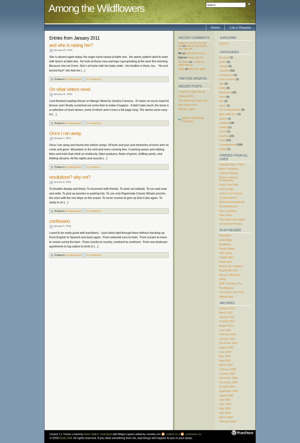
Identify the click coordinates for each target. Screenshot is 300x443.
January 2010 (227, 338)
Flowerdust (225, 261)
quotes (223, 118)
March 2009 (226, 364)
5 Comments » (94, 123)
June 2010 (225, 330)
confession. (60, 221)
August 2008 (226, 395)
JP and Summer (228, 197)
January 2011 (227, 317)
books (222, 61)
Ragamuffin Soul (228, 270)
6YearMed (225, 235)
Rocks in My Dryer (230, 274)
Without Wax (226, 296)
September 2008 (228, 391)
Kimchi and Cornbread (231, 202)
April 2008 (224, 412)
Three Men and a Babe (232, 219)
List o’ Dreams (240, 27)
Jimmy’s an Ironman (230, 193)
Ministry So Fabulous (231, 266)
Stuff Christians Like (230, 283)
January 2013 (227, 308)
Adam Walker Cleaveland (98, 434)
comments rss (192, 434)
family (222, 87)
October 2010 (227, 321)
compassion (226, 75)
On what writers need (69, 89)
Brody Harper (227, 248)
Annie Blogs (225, 239)
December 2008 (228, 377)
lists (221, 101)
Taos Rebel (225, 215)
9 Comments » (94, 79)
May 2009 (224, 356)
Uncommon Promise (230, 223)
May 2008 (224, 408)
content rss (172, 434)
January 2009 (227, 373)
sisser (222, 131)
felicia (181, 68)
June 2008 (225, 404)
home (222, 96)
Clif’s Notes (225, 253)
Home (215, 27)
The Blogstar (226, 288)
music (222, 105)
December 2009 (228, 343)
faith (221, 83)
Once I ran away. (65, 133)
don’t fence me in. (196, 53)
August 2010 (226, 325)
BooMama (225, 244)
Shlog (222, 279)
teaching (224, 135)
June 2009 (225, 351)
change (223, 66)
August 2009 (226, 347)
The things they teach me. (193, 100)
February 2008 (227, 421)
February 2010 (227, 334)
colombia (224, 70)
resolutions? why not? (69, 177)
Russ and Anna (227, 210)
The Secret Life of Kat (231, 292)
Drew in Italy (226, 189)
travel (222, 140)
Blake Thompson (228, 168)
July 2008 (224, 399)
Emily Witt (66, 438)
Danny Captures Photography (228, 179)
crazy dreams (227, 79)
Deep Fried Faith (228, 184)
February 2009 (227, 369)
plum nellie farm (228, 114)
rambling (224, 122)
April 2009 (224, 360)
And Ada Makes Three (231, 164)
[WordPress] (242, 431)
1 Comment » (93, 167)
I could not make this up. (191, 63)
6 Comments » (94, 255)
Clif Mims (183, 61)
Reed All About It (228, 206)
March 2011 (225, 312)
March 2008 (226, 417)
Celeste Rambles (229, 173)
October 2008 (227, 386)
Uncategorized (73, 79)
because (224, 57)
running (223, 127)
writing (222, 149)
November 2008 (228, 382)
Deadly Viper (226, 257)
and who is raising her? (71, 45)
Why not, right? (197, 68)
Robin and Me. (196, 57)
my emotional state (229, 109)
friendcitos (225, 92)
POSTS (224, 43)
